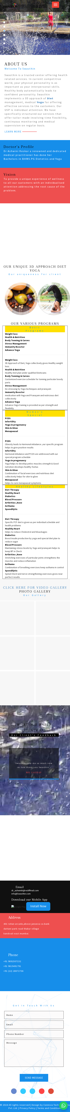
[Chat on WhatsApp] (63, 1105)
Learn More (13, 131)
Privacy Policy (28, 1108)
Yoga (40, 102)
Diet (50, 98)
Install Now (38, 906)
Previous (4, 763)
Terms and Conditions (49, 1108)
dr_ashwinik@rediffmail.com (25, 890)
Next (64, 763)
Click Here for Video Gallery (35, 587)
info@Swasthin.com (21, 893)
